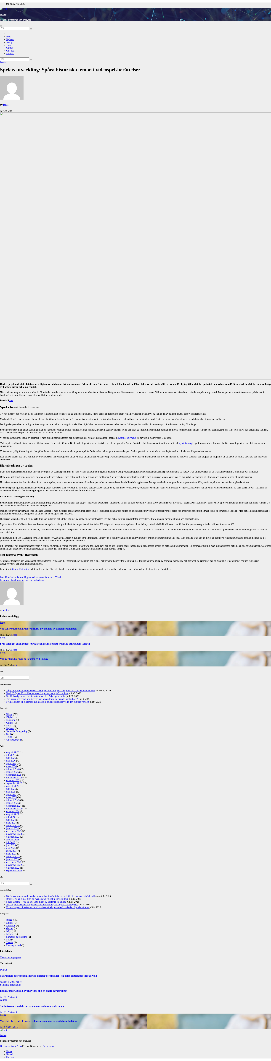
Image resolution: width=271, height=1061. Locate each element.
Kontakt (10, 53)
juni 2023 (11, 845)
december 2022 (13, 862)
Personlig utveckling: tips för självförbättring (22, 580)
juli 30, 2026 (6, 997)
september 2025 (14, 783)
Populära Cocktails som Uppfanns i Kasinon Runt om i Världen (31, 577)
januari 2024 (12, 828)
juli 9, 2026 (6, 1027)
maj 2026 (11, 760)
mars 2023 (11, 853)
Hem (8, 36)
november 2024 (14, 808)
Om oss (10, 50)
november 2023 (14, 834)
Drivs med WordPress (11, 1046)
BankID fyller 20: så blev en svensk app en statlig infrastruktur (37, 693)
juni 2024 (11, 819)
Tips (8, 45)
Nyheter (10, 39)
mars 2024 (11, 822)
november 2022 (14, 865)
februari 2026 (13, 769)
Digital (9, 717)
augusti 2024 (12, 814)
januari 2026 (12, 772)
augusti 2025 (12, 786)
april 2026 (11, 763)
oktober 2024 (12, 811)
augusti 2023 (12, 839)
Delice (3, 14)
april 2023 (11, 850)
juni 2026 (11, 757)
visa (11, 400)
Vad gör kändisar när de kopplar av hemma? (24, 659)
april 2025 (11, 794)
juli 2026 (10, 755)
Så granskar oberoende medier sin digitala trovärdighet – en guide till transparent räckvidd (50, 690)
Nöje (8, 725)
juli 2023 (10, 842)
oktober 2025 (12, 780)
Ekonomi (10, 720)
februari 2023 (13, 856)
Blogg (3, 62)
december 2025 (13, 774)
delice (5, 104)
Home (9, 1051)
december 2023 (13, 831)
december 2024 (13, 805)
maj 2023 (11, 848)
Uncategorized (13, 739)
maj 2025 (11, 791)
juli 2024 (10, 817)
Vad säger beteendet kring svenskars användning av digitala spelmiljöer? (39, 628)
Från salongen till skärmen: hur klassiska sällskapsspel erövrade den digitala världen (45, 643)
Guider (9, 47)
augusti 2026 (12, 752)
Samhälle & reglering (16, 731)
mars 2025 (11, 797)
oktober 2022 (12, 867)
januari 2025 (12, 803)
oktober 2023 (12, 836)
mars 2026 (11, 766)
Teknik (9, 737)
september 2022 (14, 870)
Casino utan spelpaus (10, 957)
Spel (8, 734)
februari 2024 (13, 825)
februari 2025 (13, 800)
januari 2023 (12, 859)
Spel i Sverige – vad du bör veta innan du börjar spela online (36, 696)
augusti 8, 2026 (8, 982)
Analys (9, 42)
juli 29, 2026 (6, 1012)
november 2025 (14, 777)
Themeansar (48, 1046)
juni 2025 (11, 788)
